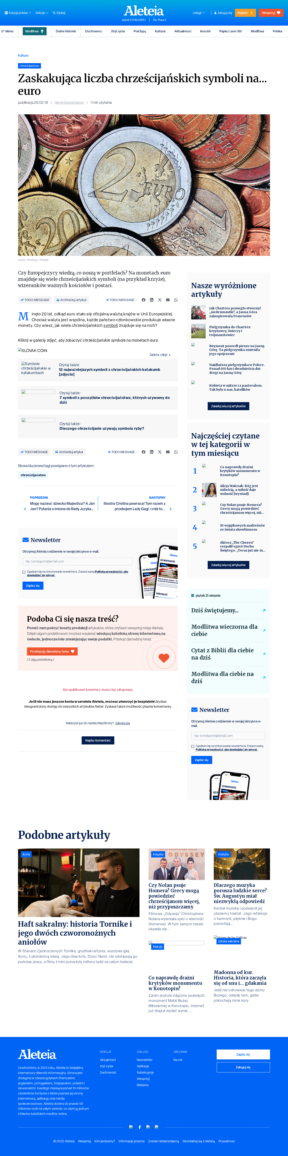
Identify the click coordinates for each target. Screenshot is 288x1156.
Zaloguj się (225, 13)
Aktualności (182, 31)
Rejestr (243, 13)
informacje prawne (132, 1141)
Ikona (26, 854)
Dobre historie (66, 31)
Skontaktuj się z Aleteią (199, 1141)
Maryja (157, 947)
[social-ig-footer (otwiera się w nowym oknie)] (157, 1127)
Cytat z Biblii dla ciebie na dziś (222, 654)
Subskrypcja (145, 1072)
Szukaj (60, 13)
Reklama (142, 1085)
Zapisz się (33, 585)
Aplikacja (143, 1066)
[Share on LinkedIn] (151, 300)
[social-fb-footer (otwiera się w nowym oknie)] (140, 1127)
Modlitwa (31, 31)
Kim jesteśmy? (104, 1141)
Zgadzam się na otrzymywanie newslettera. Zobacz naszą (77, 573)
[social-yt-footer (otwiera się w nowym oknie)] (131, 1127)
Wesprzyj (268, 13)
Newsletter (145, 1060)
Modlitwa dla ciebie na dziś (222, 678)
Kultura (160, 31)
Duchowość (93, 31)
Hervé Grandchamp (69, 102)
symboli (111, 325)
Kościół (205, 31)
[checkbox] (23, 572)
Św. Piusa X (159, 20)
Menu (9, 31)
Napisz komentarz (98, 740)
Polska (277, 31)
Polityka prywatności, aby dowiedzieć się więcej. (227, 749)
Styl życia (118, 31)
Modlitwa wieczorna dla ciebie (224, 630)
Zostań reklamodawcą (163, 1141)
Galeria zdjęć (159, 355)
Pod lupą (140, 31)
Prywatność (226, 1141)
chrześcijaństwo (33, 475)
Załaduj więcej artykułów (228, 406)
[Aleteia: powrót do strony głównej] (144, 10)
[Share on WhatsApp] (176, 300)
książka (158, 854)
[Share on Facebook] (143, 300)
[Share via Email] (168, 300)
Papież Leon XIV (230, 31)
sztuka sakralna (228, 941)
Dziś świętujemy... (214, 610)
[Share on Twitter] (160, 300)
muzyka (223, 854)
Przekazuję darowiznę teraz (49, 651)
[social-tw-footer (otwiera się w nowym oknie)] (148, 1127)
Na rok (177, 1060)
